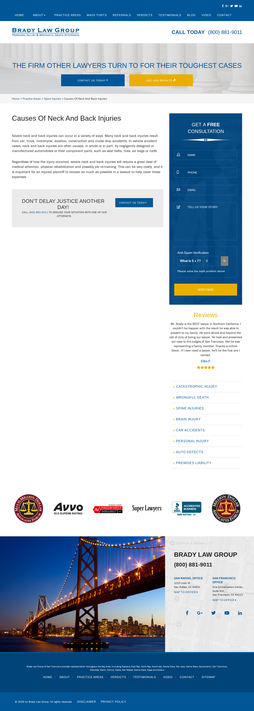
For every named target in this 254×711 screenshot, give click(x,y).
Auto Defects (189, 452)
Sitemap (208, 677)
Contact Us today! (92, 80)
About (38, 15)
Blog (191, 15)
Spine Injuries (190, 408)
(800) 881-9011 (225, 32)
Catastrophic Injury (196, 386)
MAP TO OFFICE (185, 592)
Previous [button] (167, 348)
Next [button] (244, 348)
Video (206, 15)
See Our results (160, 80)
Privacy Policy (113, 701)
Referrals (122, 15)
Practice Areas (67, 15)
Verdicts (144, 15)
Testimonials (169, 15)
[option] (205, 346)
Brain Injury (188, 419)
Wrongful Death (192, 397)
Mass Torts (97, 15)
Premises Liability (194, 463)
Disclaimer (86, 701)
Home (19, 15)
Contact (224, 15)
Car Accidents (190, 430)
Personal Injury (192, 441)
